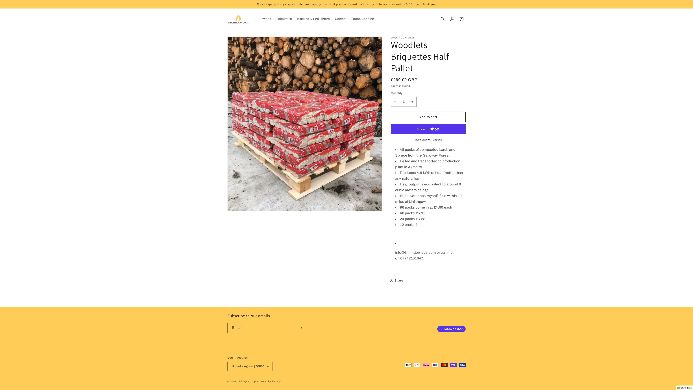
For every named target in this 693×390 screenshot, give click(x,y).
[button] (442, 19)
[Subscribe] (300, 328)
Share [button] (399, 280)
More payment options (428, 139)
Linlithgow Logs (247, 381)
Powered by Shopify (269, 381)
